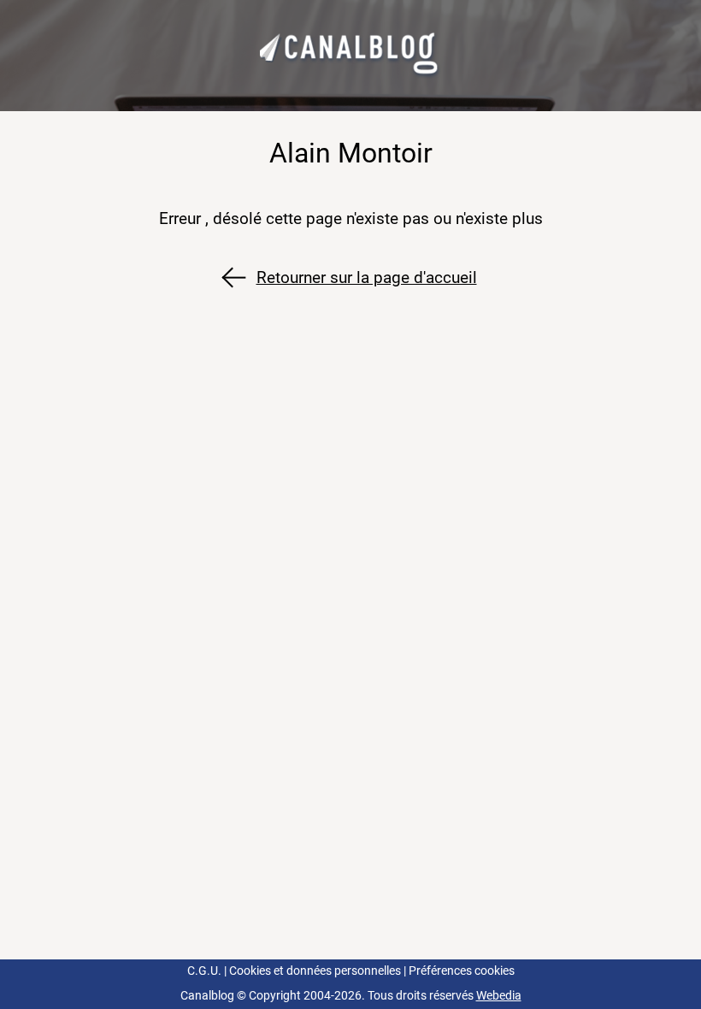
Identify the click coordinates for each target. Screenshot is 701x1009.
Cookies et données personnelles (315, 971)
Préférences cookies (462, 971)
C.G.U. (204, 971)
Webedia (498, 995)
